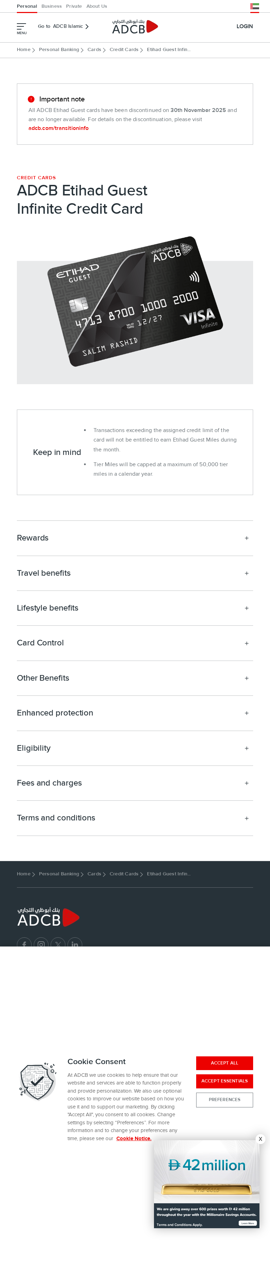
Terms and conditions (56, 818)
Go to (60, 26)
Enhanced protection (55, 713)
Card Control (40, 643)
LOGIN (245, 26)
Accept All (224, 1063)
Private (74, 6)
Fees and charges (49, 783)
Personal (27, 6)
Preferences (224, 1099)
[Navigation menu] (21, 26)
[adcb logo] (135, 26)
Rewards (33, 538)
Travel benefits (44, 573)
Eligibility (34, 748)
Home (24, 49)
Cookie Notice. (134, 1138)
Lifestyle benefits (47, 608)
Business (51, 6)
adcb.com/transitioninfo (58, 128)
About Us (97, 6)
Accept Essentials (224, 1081)
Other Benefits (43, 678)
